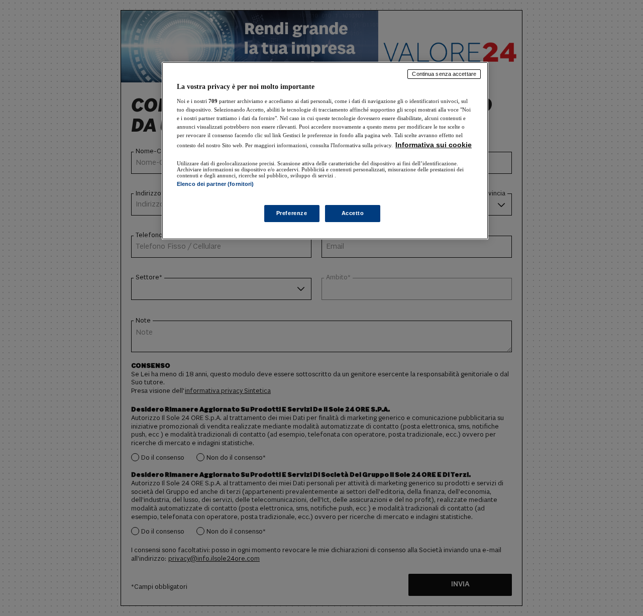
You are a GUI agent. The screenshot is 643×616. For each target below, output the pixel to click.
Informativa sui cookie (433, 145)
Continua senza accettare (444, 74)
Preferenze (291, 213)
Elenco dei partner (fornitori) (215, 184)
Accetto (353, 213)
